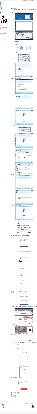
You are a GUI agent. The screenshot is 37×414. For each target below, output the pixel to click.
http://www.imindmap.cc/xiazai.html (21, 12)
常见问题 (1, 9)
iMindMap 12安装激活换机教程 (14, 396)
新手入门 (1, 7)
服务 (0, 4)
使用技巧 (1, 8)
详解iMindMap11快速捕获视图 (3, 33)
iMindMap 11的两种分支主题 (3, 32)
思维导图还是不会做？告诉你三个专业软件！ (4, 28)
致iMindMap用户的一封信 (13, 395)
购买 (0, 3)
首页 (0, 2)
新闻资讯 (1, 10)
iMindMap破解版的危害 (13, 397)
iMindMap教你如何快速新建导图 (16, 392)
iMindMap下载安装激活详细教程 (3, 27)
